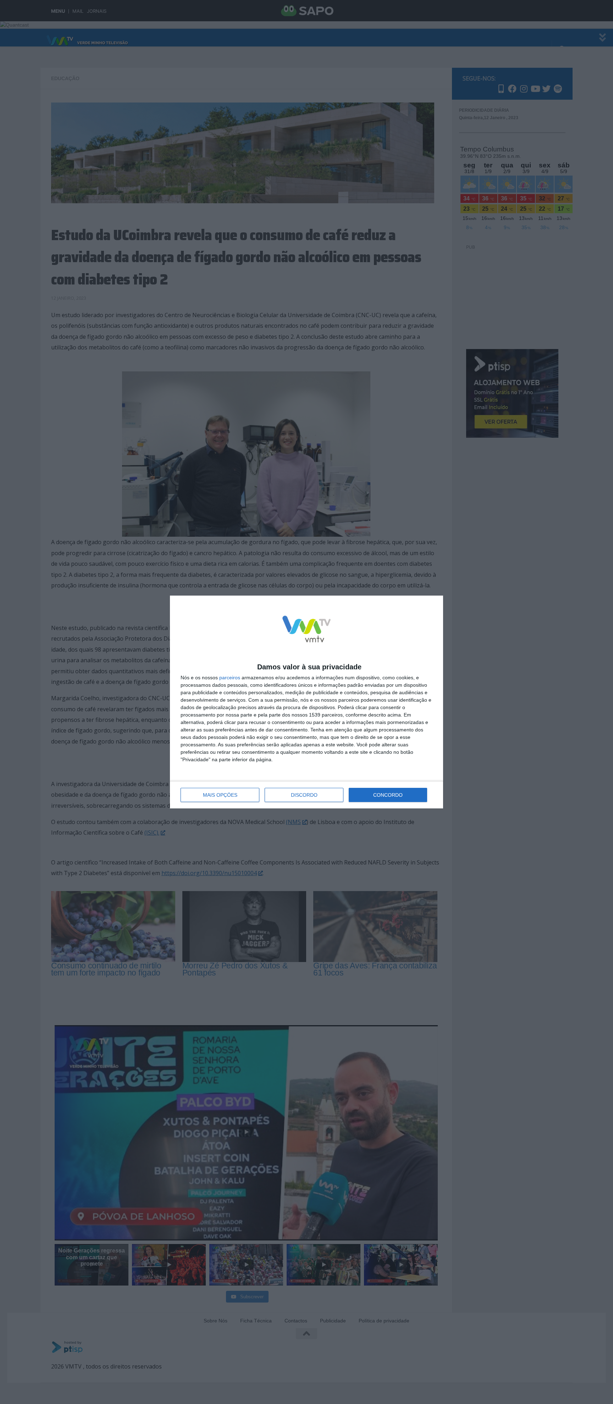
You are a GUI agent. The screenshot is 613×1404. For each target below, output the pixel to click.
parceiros (229, 677)
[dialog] (306, 702)
